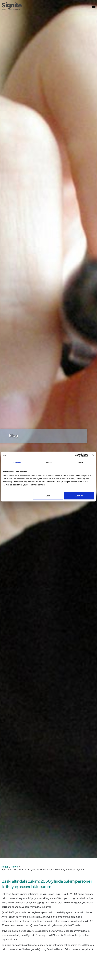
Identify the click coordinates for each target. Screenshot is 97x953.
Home (5, 866)
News (14, 866)
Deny (48, 496)
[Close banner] (93, 455)
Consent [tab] (17, 463)
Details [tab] (48, 463)
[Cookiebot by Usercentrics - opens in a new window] (77, 455)
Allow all (79, 496)
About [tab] (80, 463)
